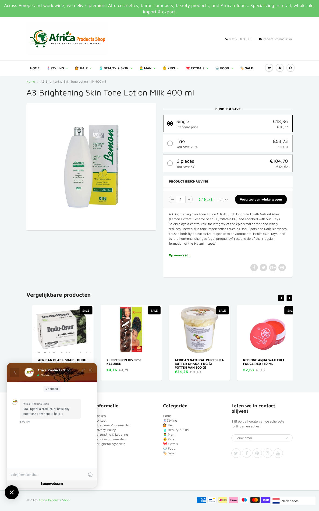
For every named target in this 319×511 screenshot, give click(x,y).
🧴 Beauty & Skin (113, 68)
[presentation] (281, 298)
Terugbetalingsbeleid (110, 444)
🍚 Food (222, 68)
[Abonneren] (286, 438)
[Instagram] (267, 453)
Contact (100, 420)
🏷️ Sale (246, 68)
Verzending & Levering (111, 434)
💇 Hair (81, 68)
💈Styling (55, 68)
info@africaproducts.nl (278, 39)
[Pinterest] (257, 453)
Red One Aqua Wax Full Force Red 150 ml (258, 362)
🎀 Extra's (195, 68)
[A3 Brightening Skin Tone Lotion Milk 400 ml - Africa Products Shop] (91, 166)
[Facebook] (246, 453)
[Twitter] (236, 453)
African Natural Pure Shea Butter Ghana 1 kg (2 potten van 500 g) (193, 363)
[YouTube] (278, 453)
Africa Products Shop (54, 500)
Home (34, 68)
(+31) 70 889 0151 (240, 39)
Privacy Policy (105, 430)
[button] (228, 123)
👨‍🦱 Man (145, 68)
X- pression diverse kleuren (118, 362)
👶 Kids (169, 68)
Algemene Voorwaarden (113, 425)
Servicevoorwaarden (110, 439)
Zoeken (100, 416)
